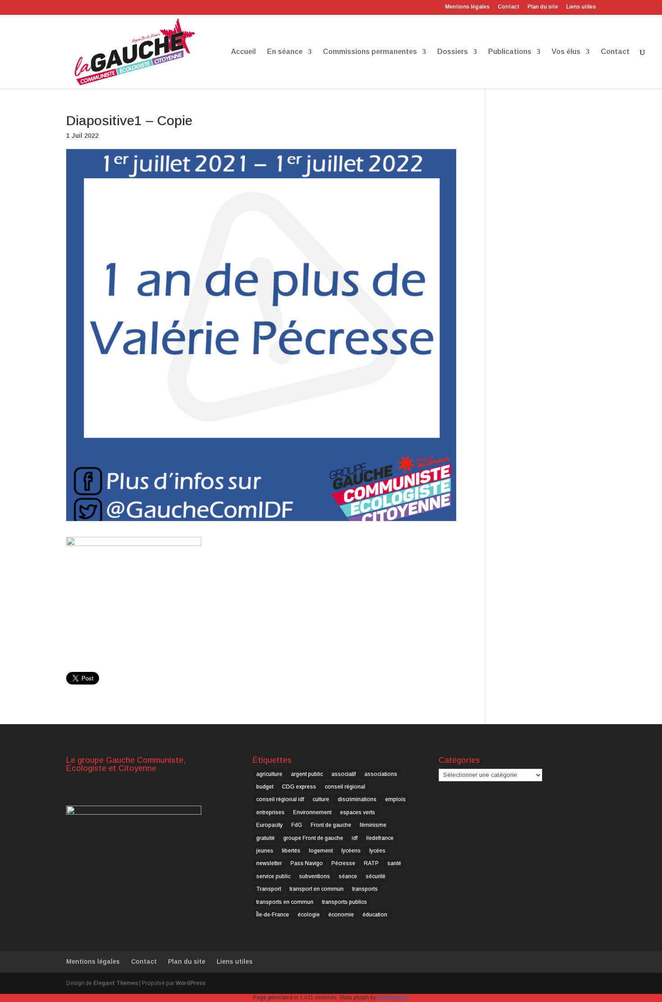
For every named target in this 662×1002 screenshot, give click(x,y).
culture (321, 799)
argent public (307, 774)
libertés (291, 851)
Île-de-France (272, 914)
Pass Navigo (306, 863)
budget (264, 787)
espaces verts (357, 812)
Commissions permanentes (370, 52)
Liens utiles (581, 7)
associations (380, 774)
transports (365, 889)
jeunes (264, 851)
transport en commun (317, 889)
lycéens (351, 851)
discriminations (357, 799)
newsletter (269, 863)
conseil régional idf (280, 799)
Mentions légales (467, 7)
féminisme (373, 825)
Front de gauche (331, 825)
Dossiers (452, 52)
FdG (296, 825)
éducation (375, 914)
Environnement (312, 812)
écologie (309, 914)
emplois (395, 799)
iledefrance (380, 838)
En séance (285, 52)
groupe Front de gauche (313, 838)
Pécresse (343, 863)
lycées (377, 851)
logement (321, 851)
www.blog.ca (393, 997)
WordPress (190, 983)
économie (341, 914)
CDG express (299, 787)
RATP (371, 863)
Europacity (269, 825)
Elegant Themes (115, 983)
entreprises (270, 812)
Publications (509, 52)
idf (355, 838)
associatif (343, 774)
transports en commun (284, 902)
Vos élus (566, 52)
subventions (314, 876)
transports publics (344, 902)
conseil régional (345, 787)
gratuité (265, 838)
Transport (268, 889)
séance (348, 876)
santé (394, 863)
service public (273, 876)
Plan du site (542, 7)
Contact (508, 7)
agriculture (269, 774)
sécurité (375, 876)
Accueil (243, 52)
